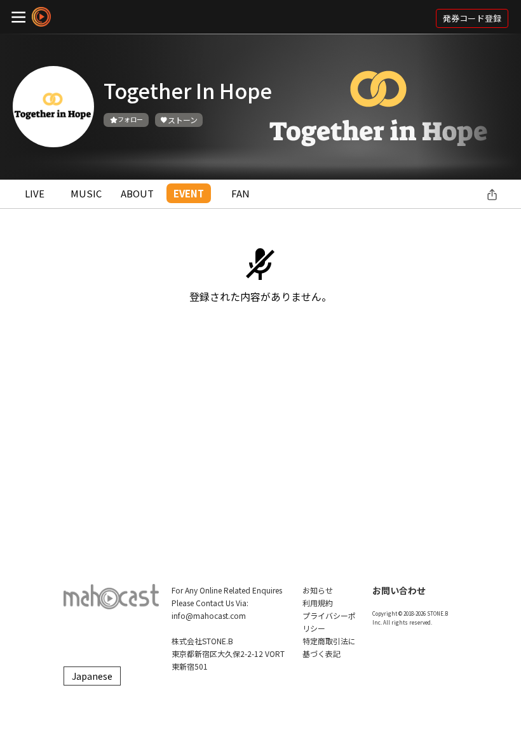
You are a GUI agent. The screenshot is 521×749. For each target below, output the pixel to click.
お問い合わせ (399, 590)
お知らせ (317, 590)
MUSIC (86, 193)
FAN (240, 193)
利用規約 (317, 602)
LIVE (34, 193)
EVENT (188, 193)
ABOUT (137, 193)
